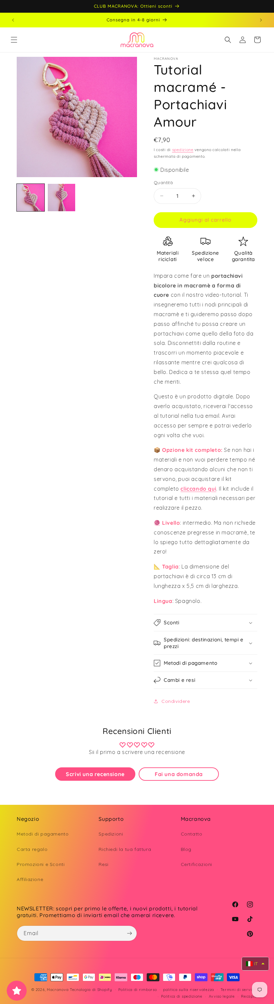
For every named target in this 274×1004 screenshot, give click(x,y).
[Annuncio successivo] (261, 20)
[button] (14, 39)
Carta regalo (32, 849)
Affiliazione (30, 879)
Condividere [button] (175, 701)
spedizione (182, 149)
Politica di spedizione (181, 996)
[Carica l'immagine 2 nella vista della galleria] (62, 198)
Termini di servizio (239, 989)
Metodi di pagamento (42, 834)
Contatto (191, 834)
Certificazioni (196, 864)
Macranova (57, 989)
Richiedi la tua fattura (125, 849)
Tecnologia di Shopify (91, 989)
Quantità (163, 182)
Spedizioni (111, 834)
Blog (186, 849)
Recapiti (249, 996)
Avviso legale (222, 996)
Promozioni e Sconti (40, 864)
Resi (103, 864)
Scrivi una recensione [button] (95, 774)
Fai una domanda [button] (179, 774)
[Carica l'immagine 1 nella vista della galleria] (30, 198)
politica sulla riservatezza (188, 989)
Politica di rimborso (137, 989)
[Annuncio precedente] (13, 20)
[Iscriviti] (129, 933)
